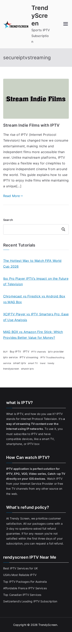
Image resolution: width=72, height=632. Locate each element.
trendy (51, 363)
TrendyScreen (39, 15)
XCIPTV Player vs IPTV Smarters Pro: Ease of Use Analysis (36, 317)
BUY (5, 351)
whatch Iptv (27, 368)
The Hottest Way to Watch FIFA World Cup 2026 (32, 263)
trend (43, 363)
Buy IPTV (15, 351)
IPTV (26, 351)
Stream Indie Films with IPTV (31, 125)
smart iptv (19, 363)
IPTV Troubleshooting (52, 357)
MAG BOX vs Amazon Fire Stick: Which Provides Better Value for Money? (33, 335)
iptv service (10, 357)
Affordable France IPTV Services (25, 588)
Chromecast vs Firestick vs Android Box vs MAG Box (34, 299)
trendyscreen (11, 368)
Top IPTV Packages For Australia (25, 581)
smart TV (33, 363)
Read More (11, 196)
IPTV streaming (29, 357)
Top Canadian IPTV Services (22, 594)
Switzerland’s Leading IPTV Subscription (30, 601)
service (7, 363)
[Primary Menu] (65, 24)
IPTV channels (38, 351)
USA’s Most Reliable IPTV (19, 575)
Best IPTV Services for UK (21, 568)
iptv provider (56, 351)
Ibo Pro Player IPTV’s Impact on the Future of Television (35, 281)
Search (8, 219)
